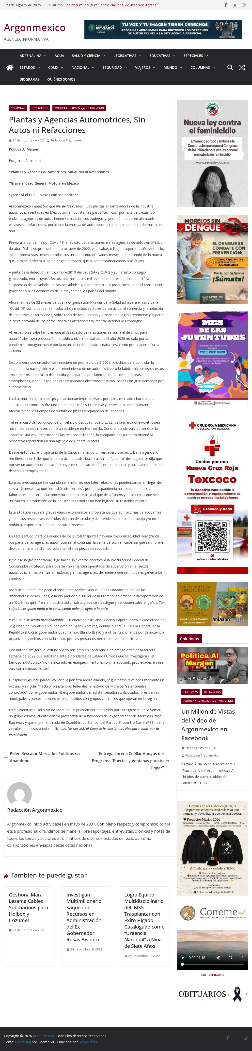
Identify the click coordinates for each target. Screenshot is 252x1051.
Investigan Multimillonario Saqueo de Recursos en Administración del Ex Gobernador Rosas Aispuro (83, 917)
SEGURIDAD (112, 67)
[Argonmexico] (10, 67)
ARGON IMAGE (213, 974)
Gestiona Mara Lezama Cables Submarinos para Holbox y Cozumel (28, 907)
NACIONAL (80, 67)
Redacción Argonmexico (67, 140)
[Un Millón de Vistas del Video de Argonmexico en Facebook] (212, 666)
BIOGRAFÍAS (29, 79)
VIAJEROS (142, 67)
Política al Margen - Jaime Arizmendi (79, 108)
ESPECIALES (193, 55)
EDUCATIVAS (160, 55)
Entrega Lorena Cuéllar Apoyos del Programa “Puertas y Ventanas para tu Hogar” (128, 761)
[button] (44, 55)
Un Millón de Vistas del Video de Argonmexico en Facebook (208, 724)
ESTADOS (27, 67)
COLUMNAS (200, 67)
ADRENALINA (30, 55)
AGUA (59, 55)
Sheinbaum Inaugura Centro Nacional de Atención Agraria (111, 5)
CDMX (53, 67)
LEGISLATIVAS (124, 55)
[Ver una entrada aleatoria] (242, 67)
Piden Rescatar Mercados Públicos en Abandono (45, 757)
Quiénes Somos (61, 79)
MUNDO (170, 67)
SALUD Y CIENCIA (86, 55)
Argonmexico (35, 27)
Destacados (40, 108)
